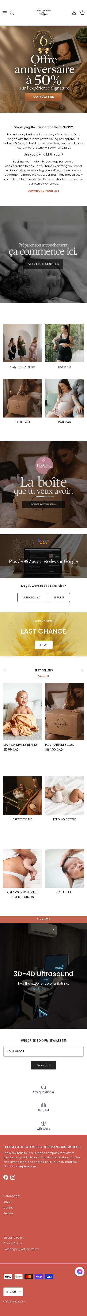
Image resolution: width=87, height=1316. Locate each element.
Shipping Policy (13, 1238)
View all (43, 676)
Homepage (11, 1196)
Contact (8, 1208)
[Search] (14, 12)
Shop (7, 1202)
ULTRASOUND (32, 597)
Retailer (8, 1213)
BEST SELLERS (43, 670)
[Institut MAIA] (44, 12)
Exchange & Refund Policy (21, 1249)
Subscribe (43, 1065)
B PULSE (59, 597)
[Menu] (4, 12)
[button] (79, 1271)
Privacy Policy (12, 1243)
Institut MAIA (18, 1301)
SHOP (43, 645)
